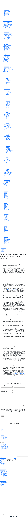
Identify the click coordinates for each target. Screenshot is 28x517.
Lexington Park (8, 174)
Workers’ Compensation (8, 69)
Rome (5, 211)
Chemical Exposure (7, 63)
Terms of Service (13, 413)
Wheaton (7, 158)
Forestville (7, 168)
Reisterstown (8, 109)
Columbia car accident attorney (8, 311)
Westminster (8, 118)
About (2, 6)
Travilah (7, 157)
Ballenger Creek (8, 127)
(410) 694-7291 (14, 424)
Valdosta (5, 219)
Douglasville (6, 193)
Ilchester (7, 140)
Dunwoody (6, 195)
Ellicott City (8, 139)
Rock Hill (5, 241)
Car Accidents (6, 32)
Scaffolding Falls (7, 68)
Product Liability (5, 60)
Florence (5, 229)
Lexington (6, 237)
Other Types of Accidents (7, 52)
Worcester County (7, 181)
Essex (7, 96)
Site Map (2, 435)
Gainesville (6, 198)
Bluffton (5, 226)
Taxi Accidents (6, 36)
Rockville (7, 154)
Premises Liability (6, 57)
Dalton (5, 192)
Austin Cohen (6, 13)
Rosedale (7, 111)
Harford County (7, 130)
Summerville (6, 245)
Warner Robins (6, 220)
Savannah (6, 215)
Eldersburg (8, 116)
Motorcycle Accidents (8, 33)
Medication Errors (7, 48)
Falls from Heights (7, 67)
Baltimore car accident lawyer (12, 289)
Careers (4, 18)
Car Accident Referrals (8, 39)
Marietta (5, 203)
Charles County (7, 122)
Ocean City (7, 182)
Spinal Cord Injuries (7, 45)
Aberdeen (7, 131)
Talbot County (6, 175)
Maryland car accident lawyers (18, 277)
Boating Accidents (7, 55)
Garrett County (6, 129)
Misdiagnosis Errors (7, 50)
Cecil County (6, 119)
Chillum (7, 166)
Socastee (5, 243)
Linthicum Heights (9, 85)
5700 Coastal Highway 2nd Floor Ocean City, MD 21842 (3, 481)
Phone (4, 391)
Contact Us (3, 434)
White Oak (7, 159)
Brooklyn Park (8, 80)
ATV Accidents (6, 28)
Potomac (7, 153)
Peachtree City (6, 209)
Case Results (3, 431)
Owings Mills (8, 104)
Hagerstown (8, 179)
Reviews (2, 430)
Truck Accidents (7, 37)
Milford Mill (8, 103)
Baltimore (7, 91)
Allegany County (7, 74)
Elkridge (7, 138)
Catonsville (8, 94)
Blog (2, 250)
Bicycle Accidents (7, 54)
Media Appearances (6, 17)
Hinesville (6, 199)
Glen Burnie (8, 83)
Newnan (5, 208)
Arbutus (7, 90)
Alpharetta (6, 184)
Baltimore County (7, 89)
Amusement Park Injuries (7, 21)
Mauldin (5, 238)
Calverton (7, 163)
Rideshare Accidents (4, 450)
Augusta (5, 187)
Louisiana (4, 222)
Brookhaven (6, 188)
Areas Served (3, 72)
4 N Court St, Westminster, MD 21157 (3, 484)
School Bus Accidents (8, 35)
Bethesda (7, 145)
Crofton (7, 81)
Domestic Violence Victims (8, 24)
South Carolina (5, 225)
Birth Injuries (6, 47)
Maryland (4, 73)
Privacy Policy (7, 413)
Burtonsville (8, 146)
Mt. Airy (7, 128)
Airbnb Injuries (6, 58)
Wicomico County (7, 180)
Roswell (5, 213)
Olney (7, 152)
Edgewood (7, 135)
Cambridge (8, 125)
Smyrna (5, 216)
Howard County (7, 136)
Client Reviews (3, 248)
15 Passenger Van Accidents (9, 27)
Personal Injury (5, 40)
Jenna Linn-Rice (6, 16)
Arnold (7, 78)
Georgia (4, 183)
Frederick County (7, 126)
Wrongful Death (5, 71)
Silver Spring (8, 156)
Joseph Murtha (6, 10)
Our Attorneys (5, 7)
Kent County (6, 141)
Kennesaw (6, 202)
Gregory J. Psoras (7, 11)
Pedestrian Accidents (7, 34)
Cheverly (7, 165)
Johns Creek (6, 200)
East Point (6, 196)
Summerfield (8, 171)
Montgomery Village (9, 150)
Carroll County (6, 115)
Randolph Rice (6, 9)
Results (2, 249)
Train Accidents (7, 56)
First (13, 386)
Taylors (5, 247)
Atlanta (5, 186)
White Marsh (8, 113)
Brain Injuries (6, 41)
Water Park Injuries (7, 22)
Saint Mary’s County (7, 173)
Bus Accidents (6, 31)
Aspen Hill (7, 143)
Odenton (7, 86)
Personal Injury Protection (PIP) (19, 315)
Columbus (6, 191)
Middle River (8, 102)
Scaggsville (8, 117)
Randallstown (8, 108)
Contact (2, 251)
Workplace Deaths (7, 70)
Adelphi (7, 161)
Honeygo (7, 97)
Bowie (7, 162)
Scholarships (3, 438)
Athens (5, 185)
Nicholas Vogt (6, 14)
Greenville (6, 230)
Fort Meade (8, 82)
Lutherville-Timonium (9, 100)
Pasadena (7, 105)
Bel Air (7, 132)
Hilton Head (6, 232)
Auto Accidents (5, 26)
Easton (7, 176)
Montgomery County (7, 142)
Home (2, 429)
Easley (5, 228)
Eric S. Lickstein (7, 12)
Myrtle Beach (6, 240)
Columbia (7, 137)
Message (4, 393)
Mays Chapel (8, 101)
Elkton (7, 120)
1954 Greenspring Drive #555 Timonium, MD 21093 (3, 459)
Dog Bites (6, 44)
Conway (5, 227)
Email (4, 389)
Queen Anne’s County (8, 172)
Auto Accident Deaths (8, 29)
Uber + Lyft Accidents (8, 38)
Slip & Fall (3, 451)
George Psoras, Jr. (7, 15)
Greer (5, 231)
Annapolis (7, 79)
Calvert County (6, 114)
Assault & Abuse (5, 23)
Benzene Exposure (7, 62)
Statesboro (6, 217)
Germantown (8, 84)
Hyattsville (7, 169)
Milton (5, 207)
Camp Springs (8, 164)
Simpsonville (6, 242)
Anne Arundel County (8, 77)
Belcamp (7, 134)
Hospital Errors (6, 49)
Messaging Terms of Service (6, 437)
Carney (7, 93)
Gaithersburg (8, 149)
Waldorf (7, 123)
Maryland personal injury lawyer (19, 373)
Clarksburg (8, 148)
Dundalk (7, 95)
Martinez (5, 206)
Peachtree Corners (7, 210)
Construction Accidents (5, 446)
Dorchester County (7, 124)
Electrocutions (6, 66)
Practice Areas (3, 20)
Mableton (6, 204)
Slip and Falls (6, 59)
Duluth (5, 194)
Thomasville (6, 218)
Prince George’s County (8, 160)
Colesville (7, 147)
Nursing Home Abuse (8, 25)
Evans (5, 197)
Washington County (7, 177)
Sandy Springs (6, 214)
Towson (7, 112)
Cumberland (8, 75)
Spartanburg (6, 244)
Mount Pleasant (7, 239)
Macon (5, 205)
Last (2, 388)
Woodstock (6, 221)
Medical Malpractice (6, 46)
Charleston (6, 234)
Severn (7, 88)
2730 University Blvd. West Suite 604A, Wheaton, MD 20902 (3, 474)
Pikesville (7, 107)
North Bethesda (8, 151)
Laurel (7, 170)
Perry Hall (7, 106)
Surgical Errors (6, 51)
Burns (5, 43)
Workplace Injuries (6, 61)
